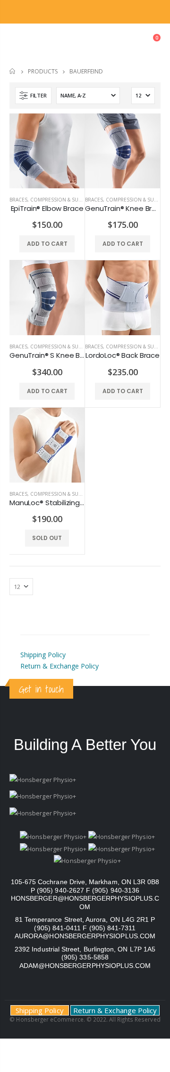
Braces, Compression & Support (51, 199)
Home (13, 71)
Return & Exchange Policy (59, 665)
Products (43, 71)
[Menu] (17, 42)
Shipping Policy (43, 654)
